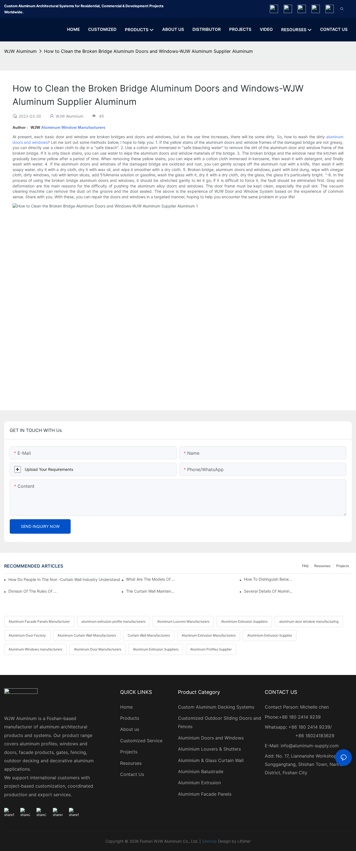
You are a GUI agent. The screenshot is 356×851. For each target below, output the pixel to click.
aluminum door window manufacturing (308, 621)
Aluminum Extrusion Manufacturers (209, 635)
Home (126, 707)
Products (129, 718)
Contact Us (132, 774)
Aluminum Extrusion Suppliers (156, 649)
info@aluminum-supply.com (310, 745)
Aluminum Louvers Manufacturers (183, 621)
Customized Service (141, 740)
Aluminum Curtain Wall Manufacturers (87, 635)
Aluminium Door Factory (27, 635)
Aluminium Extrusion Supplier (269, 635)
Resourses (322, 566)
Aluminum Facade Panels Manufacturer (39, 621)
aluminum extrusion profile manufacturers (113, 621)
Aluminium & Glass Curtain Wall (211, 760)
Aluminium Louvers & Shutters (209, 749)
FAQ (305, 566)
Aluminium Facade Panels (204, 794)
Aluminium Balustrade (200, 771)
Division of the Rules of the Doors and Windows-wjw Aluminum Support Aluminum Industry (32, 591)
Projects (342, 566)
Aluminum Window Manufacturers (73, 127)
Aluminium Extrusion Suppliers (244, 621)
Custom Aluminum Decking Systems (217, 707)
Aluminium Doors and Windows (211, 738)
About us (129, 729)
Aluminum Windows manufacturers (35, 649)
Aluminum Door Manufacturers (97, 649)
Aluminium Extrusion (199, 782)
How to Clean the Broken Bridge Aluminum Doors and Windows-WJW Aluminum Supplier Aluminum (148, 51)
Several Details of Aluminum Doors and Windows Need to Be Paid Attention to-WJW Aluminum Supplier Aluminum (268, 591)
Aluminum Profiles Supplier (211, 649)
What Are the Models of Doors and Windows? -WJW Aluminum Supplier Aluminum (150, 579)
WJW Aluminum (20, 51)
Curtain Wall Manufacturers (149, 635)
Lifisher (244, 841)
